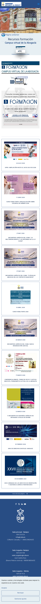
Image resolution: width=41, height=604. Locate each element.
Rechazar (20, 592)
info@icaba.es (20, 537)
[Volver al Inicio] (11, 4)
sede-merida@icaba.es (20, 576)
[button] (39, 4)
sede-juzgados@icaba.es (20, 555)
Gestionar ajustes (20, 598)
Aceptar (4, 588)
